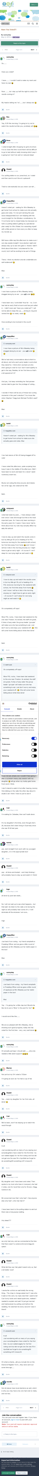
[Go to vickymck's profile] (3, 510)
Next (32, 49)
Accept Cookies (9, 1473)
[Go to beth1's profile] (3, 425)
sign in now (15, 1420)
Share (10, 1444)
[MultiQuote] (3, 109)
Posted (12, 59)
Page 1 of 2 (19, 49)
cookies (13, 1462)
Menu (34, 4)
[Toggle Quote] (4, 343)
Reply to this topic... (11, 1434)
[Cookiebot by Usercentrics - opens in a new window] (28, 703)
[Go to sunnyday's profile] (3, 58)
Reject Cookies (22, 1473)
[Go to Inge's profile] (3, 890)
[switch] (34, 744)
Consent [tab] (7, 709)
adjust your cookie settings (24, 1464)
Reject (19, 770)
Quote (8, 109)
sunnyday (7, 35)
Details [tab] (19, 709)
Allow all (19, 764)
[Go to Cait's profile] (3, 809)
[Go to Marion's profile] (3, 1069)
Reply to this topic (19, 43)
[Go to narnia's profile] (3, 844)
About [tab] (32, 709)
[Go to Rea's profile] (3, 118)
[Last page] (36, 49)
